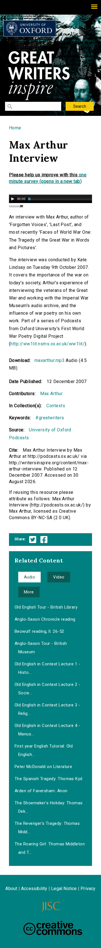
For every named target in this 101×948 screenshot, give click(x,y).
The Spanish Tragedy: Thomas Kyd (48, 778)
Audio (29, 577)
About (11, 888)
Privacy (88, 888)
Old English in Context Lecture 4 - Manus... (47, 730)
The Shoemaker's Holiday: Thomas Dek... (49, 807)
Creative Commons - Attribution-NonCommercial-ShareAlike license (52, 928)
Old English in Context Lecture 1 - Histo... (47, 668)
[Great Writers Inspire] (29, 28)
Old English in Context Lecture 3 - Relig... (47, 709)
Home (15, 127)
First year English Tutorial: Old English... (44, 750)
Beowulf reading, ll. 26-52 (39, 631)
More (29, 592)
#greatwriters (49, 417)
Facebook (43, 539)
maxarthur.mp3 (50, 360)
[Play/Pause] (12, 199)
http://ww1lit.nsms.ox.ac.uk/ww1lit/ (47, 343)
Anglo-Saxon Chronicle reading (45, 619)
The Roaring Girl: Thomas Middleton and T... (50, 848)
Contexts (55, 405)
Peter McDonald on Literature (43, 766)
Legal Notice (64, 888)
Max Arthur (51, 393)
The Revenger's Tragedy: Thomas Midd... (47, 827)
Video (58, 577)
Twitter (32, 539)
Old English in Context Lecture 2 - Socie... (47, 688)
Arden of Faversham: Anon (41, 790)
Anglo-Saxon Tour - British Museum (41, 647)
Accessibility (34, 888)
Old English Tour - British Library (46, 607)
